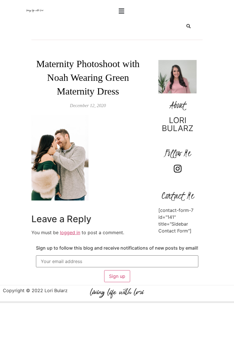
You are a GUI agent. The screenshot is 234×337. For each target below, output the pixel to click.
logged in (70, 232)
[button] (121, 11)
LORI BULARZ (177, 124)
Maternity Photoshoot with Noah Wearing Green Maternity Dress (88, 78)
